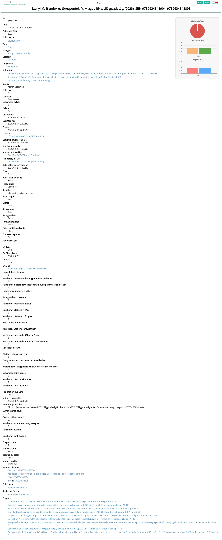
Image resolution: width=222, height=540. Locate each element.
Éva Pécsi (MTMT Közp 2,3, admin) (24, 155)
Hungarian (13, 66)
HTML (207, 2)
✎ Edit (200, 2)
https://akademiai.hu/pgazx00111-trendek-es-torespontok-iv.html (52, 473)
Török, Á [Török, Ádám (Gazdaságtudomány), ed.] (31, 80)
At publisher (14, 473)
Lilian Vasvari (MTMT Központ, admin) (26, 161)
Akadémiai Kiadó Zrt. (18, 487)
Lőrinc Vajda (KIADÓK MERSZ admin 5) (26, 136)
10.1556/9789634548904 (24, 470)
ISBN (10, 477)
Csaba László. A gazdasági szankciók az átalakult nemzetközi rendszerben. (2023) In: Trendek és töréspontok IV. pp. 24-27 (65, 501)
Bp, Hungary (14, 40)
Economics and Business (20, 494)
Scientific (12, 59)
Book (10, 47)
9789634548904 (20, 477)
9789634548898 (20, 480)
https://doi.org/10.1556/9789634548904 (27, 268)
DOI (9, 470)
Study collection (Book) (19, 53)
